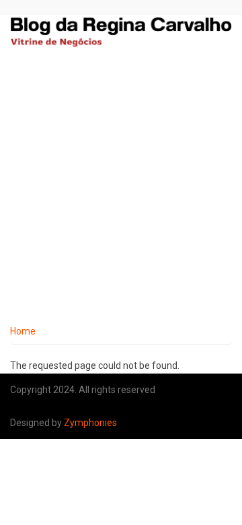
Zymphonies (90, 422)
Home (23, 331)
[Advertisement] (121, 190)
